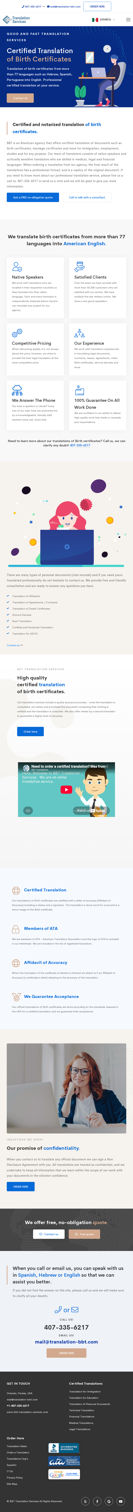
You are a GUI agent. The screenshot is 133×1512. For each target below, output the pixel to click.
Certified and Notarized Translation (32, 627)
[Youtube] (121, 1501)
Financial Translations (81, 1416)
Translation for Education (83, 1397)
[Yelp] (85, 1501)
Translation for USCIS (25, 633)
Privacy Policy (15, 1477)
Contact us (50, 1234)
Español (11, 1465)
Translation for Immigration (85, 1391)
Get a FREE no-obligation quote (33, 197)
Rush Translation (22, 621)
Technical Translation (81, 1410)
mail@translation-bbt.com (66, 1342)
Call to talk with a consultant (87, 197)
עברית (10, 1471)
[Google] (109, 1501)
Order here (30, 731)
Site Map (12, 1483)
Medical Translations (81, 1423)
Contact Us (20, 98)
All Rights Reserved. (51, 1501)
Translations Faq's (17, 1458)
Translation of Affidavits (26, 596)
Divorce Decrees (21, 615)
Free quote (86, 1234)
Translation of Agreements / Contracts (34, 602)
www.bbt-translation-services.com (27, 1412)
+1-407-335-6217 (18, 1405)
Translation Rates (17, 1446)
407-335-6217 (80, 445)
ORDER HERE (97, 6)
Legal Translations (79, 1429)
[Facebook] (97, 1501)
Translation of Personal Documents (89, 1404)
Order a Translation (18, 1452)
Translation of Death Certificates (31, 608)
